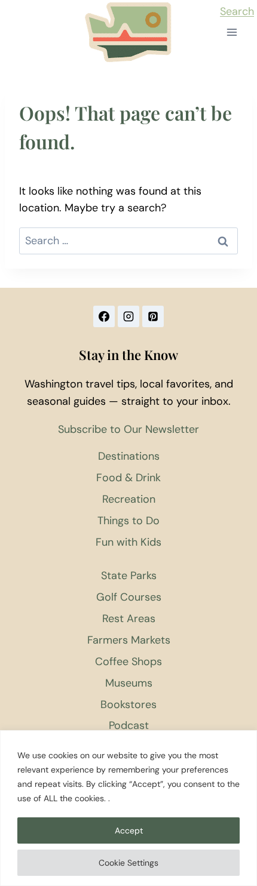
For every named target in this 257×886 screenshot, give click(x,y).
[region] (128, 808)
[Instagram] (128, 316)
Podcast (129, 725)
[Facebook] (104, 316)
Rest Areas (128, 618)
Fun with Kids (128, 542)
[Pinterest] (153, 316)
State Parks (129, 575)
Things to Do (128, 520)
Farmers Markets (128, 640)
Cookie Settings (128, 862)
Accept (129, 830)
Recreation (128, 499)
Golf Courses (128, 597)
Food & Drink (128, 477)
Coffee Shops (128, 661)
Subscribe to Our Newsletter (128, 429)
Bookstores (128, 704)
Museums (128, 683)
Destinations (129, 456)
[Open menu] (232, 32)
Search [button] (237, 11)
